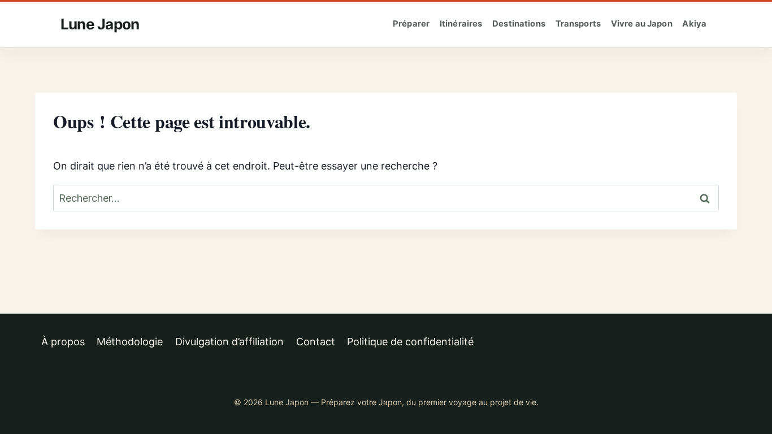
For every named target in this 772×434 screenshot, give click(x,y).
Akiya (694, 24)
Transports (578, 24)
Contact (315, 342)
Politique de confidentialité (410, 342)
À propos (63, 342)
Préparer (411, 24)
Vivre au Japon (642, 24)
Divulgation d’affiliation (229, 342)
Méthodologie (130, 342)
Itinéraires (461, 24)
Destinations (518, 24)
